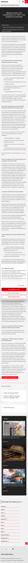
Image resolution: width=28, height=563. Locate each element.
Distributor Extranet (5, 534)
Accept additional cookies (14, 289)
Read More (5, 441)
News (2, 528)
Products (2, 515)
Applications (3, 519)
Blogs (2, 522)
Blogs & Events (5, 25)
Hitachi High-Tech (4, 541)
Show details (21, 285)
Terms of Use (3, 560)
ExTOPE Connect (4, 538)
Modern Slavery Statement (19, 560)
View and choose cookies (13, 293)
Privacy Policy (9, 560)
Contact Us (3, 506)
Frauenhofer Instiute (12, 374)
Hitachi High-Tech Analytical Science (10, 5)
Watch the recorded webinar (10, 377)
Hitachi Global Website (7, 554)
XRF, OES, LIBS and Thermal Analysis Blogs (13, 27)
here (17, 41)
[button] (23, 1)
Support (2, 509)
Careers (2, 512)
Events (2, 525)
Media (2, 531)
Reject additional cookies (14, 296)
